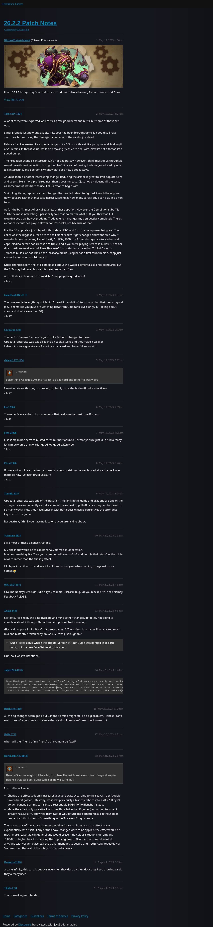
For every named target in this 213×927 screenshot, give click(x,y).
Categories (20, 916)
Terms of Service (57, 916)
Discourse (24, 924)
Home (6, 916)
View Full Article (14, 99)
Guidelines (37, 916)
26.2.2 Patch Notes (30, 23)
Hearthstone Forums (12, 4)
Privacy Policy (79, 916)
